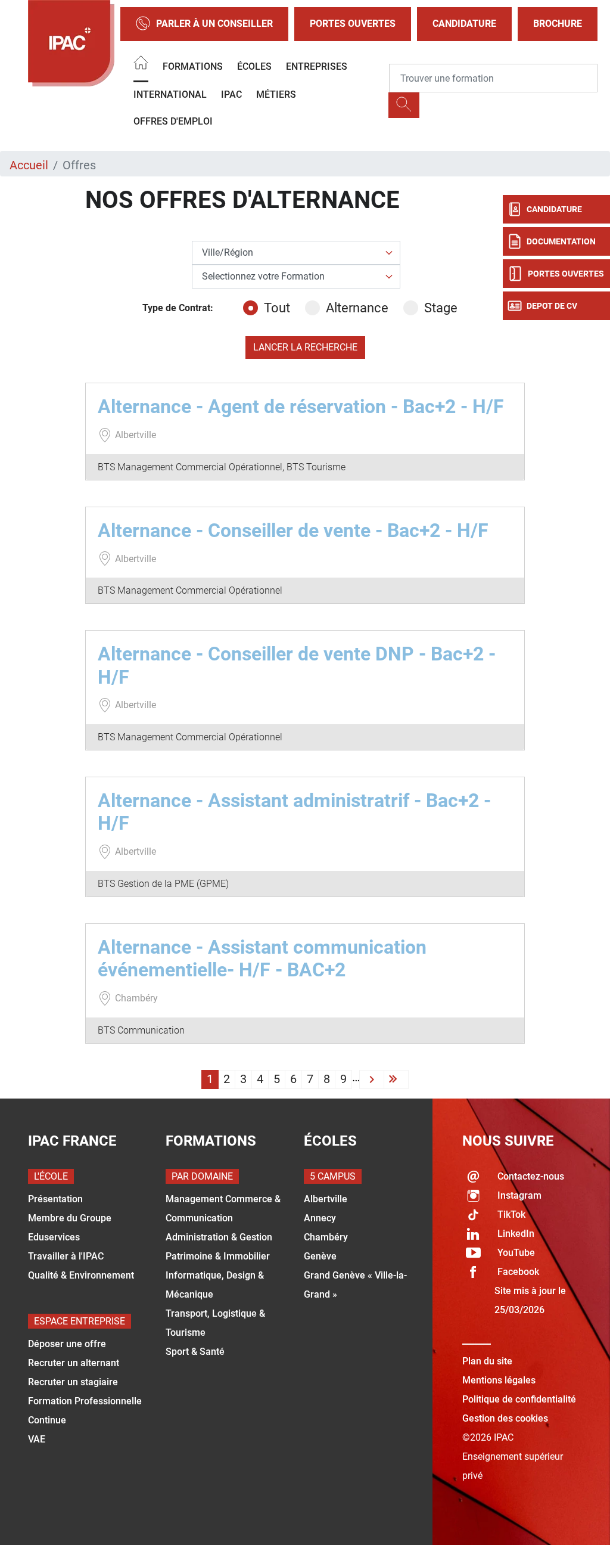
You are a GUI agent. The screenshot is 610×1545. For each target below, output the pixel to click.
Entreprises (316, 66)
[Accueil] (141, 65)
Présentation (55, 1199)
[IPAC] (71, 43)
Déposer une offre (67, 1343)
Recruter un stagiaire (73, 1382)
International (170, 94)
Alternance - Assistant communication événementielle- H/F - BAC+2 (262, 958)
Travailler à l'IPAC (66, 1256)
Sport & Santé (195, 1351)
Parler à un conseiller (214, 23)
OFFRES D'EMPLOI (173, 121)
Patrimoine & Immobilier (218, 1256)
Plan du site (487, 1361)
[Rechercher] (403, 105)
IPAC (231, 94)
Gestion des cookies (505, 1418)
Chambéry (326, 1237)
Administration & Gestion (219, 1237)
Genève (320, 1256)
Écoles (254, 66)
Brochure (557, 23)
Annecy (320, 1218)
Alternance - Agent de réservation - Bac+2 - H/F (301, 406)
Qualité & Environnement (81, 1275)
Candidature (464, 23)
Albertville (325, 1199)
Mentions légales (499, 1380)
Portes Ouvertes (353, 23)
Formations (193, 66)
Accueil (29, 165)
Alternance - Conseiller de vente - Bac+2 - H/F (293, 530)
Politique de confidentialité (519, 1399)
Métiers (276, 94)
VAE (36, 1439)
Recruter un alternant (73, 1363)
